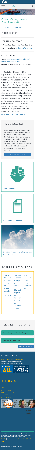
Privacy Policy (6, 390)
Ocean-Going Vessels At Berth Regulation (17, 333)
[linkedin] (12, 381)
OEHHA (28, 439)
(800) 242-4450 (5, 359)
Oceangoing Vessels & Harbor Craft (18, 59)
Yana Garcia (19, 407)
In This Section (9, 33)
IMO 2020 (7, 295)
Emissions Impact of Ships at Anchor (17, 280)
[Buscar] (32, 6)
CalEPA (3, 439)
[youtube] (9, 381)
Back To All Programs (12, 28)
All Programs (25, 346)
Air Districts (5, 395)
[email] (15, 381)
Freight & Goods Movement (10, 61)
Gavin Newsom (8, 405)
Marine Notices (9, 189)
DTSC (22, 439)
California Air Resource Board (18, 6)
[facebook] (5, 381)
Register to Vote (7, 397)
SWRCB (3, 441)
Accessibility (5, 388)
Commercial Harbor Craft (11, 340)
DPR (17, 439)
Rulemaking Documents (12, 220)
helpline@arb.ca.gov (17, 359)
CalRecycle (11, 439)
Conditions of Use (7, 392)
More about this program (12, 114)
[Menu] (3, 6)
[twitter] (3, 381)
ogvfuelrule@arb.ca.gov (24, 48)
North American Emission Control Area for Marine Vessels (7, 283)
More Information (17, 154)
